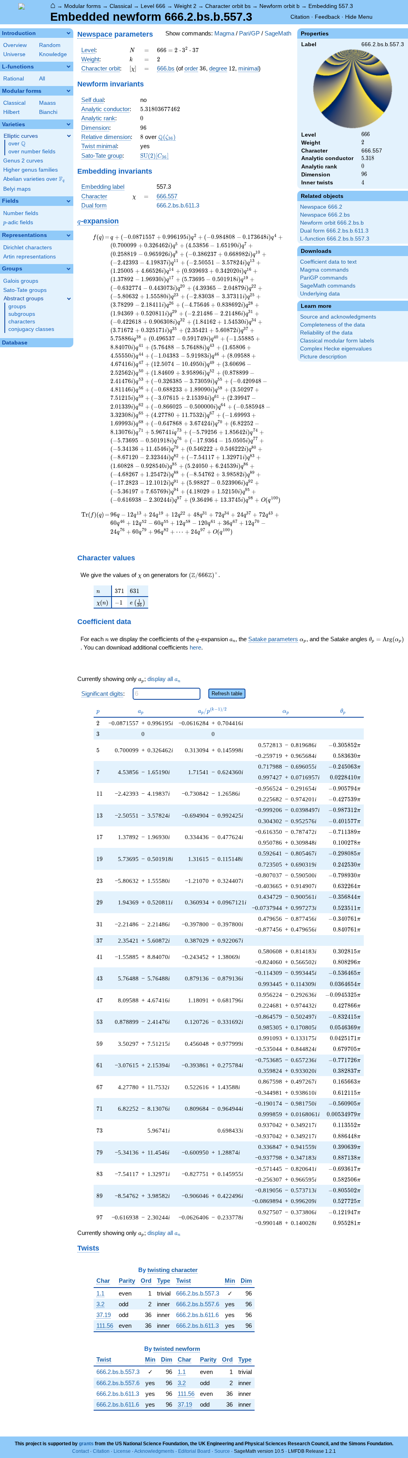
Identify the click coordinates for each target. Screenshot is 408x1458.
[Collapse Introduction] (68, 33)
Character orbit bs (228, 6)
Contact (80, 1451)
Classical (121, 6)
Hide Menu (359, 17)
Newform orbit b (279, 6)
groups (17, 306)
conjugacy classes (31, 329)
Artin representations (29, 257)
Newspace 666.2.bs (325, 215)
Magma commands (324, 270)
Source (222, 1451)
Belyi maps (17, 189)
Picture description (323, 357)
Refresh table (227, 694)
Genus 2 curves (23, 161)
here (195, 647)
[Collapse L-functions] (68, 66)
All (42, 79)
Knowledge (53, 54)
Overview (15, 45)
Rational (13, 79)
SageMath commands (327, 286)
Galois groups (20, 281)
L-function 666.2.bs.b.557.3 (334, 239)
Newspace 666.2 (321, 207)
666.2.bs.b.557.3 (197, 1293)
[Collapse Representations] (68, 235)
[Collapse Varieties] (68, 124)
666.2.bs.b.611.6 (197, 1314)
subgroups (21, 314)
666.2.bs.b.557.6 (197, 1304)
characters (21, 322)
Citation (300, 17)
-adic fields (18, 222)
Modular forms (82, 6)
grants (86, 1443)
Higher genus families (30, 170)
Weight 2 (185, 6)
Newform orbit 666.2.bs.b (332, 223)
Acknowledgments (154, 1451)
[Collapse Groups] (68, 269)
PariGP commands (323, 278)
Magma (224, 33)
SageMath (278, 33)
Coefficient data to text (328, 262)
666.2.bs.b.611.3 (178, 205)
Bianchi (48, 112)
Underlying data (320, 294)
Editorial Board (194, 1451)
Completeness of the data (332, 325)
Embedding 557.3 (330, 6)
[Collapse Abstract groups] (69, 299)
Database (14, 343)
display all (163, 678)
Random (50, 45)
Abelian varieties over (34, 179)
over (17, 144)
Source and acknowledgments (338, 317)
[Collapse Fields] (68, 201)
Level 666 (153, 6)
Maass (47, 103)
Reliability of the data (326, 333)
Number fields (20, 213)
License (122, 1451)
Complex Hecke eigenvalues (336, 349)
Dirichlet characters (27, 248)
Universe (14, 54)
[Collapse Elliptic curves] (69, 136)
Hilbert (11, 112)
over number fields (31, 152)
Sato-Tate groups (25, 290)
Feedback (327, 17)
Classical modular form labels (337, 341)
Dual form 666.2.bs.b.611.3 (334, 231)
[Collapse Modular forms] (68, 91)
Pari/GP (249, 33)
